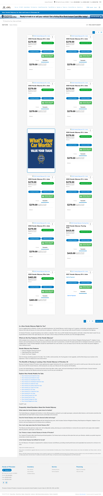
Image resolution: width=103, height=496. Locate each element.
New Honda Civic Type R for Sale (30, 387)
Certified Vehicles (31, 473)
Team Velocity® (83, 494)
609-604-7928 (95, 2)
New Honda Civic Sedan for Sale (30, 383)
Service (54, 467)
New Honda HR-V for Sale (28, 393)
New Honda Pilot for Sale (28, 397)
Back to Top (99, 321)
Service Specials (55, 471)
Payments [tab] (45, 60)
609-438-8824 (77, 2)
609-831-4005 (86, 2)
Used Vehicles (30, 471)
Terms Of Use (18, 494)
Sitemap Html (27, 494)
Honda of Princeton (5, 494)
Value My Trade (79, 471)
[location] (54, 2)
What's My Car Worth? (47, 51)
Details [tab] (37, 60)
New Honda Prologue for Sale (29, 399)
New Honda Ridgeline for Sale (29, 401)
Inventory (30, 467)
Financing (79, 467)
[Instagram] (100, 2)
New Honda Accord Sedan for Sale (30, 378)
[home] (87, 7)
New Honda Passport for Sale (29, 395)
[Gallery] (51, 16)
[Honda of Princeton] (8, 7)
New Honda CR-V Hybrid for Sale (30, 391)
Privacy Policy (12, 494)
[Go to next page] (98, 32)
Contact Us (8, 470)
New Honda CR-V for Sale (28, 389)
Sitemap (23, 494)
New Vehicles (30, 469)
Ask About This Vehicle (34, 51)
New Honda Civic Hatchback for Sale (31, 380)
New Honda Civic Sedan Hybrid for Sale (32, 385)
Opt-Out (51, 494)
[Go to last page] (101, 32)
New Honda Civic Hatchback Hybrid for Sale (33, 381)
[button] (52, 37)
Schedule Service (55, 469)
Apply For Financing (80, 469)
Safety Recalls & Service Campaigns (42, 494)
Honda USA (55, 494)
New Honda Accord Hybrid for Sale (30, 376)
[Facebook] (99, 2)
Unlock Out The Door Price (48, 43)
